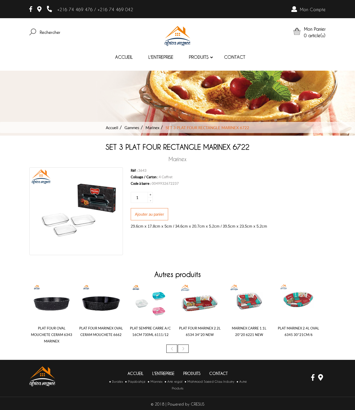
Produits (198, 57)
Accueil (124, 57)
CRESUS (197, 404)
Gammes (131, 127)
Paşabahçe (137, 381)
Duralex (117, 381)
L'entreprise (160, 57)
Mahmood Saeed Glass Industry (210, 381)
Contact (234, 57)
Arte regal (174, 381)
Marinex (152, 127)
